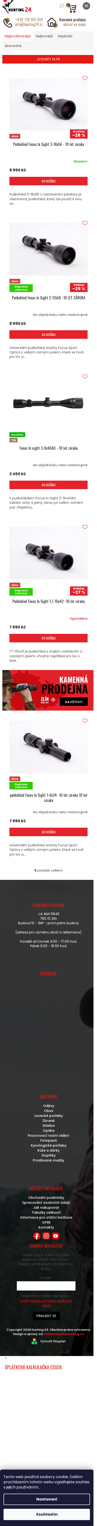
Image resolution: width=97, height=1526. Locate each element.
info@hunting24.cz (29, 24)
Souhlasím (47, 1514)
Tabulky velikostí (46, 1212)
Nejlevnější (44, 36)
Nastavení (46, 1499)
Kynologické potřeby (48, 1145)
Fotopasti (48, 1140)
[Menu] (86, 6)
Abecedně (13, 45)
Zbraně (48, 1120)
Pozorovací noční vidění (48, 1135)
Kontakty (46, 1227)
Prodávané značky (48, 1160)
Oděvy (48, 1105)
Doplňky (49, 1155)
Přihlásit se (46, 1316)
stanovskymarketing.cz (63, 1334)
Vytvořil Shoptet (53, 1341)
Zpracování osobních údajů (46, 1202)
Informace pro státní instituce (46, 1217)
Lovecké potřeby (48, 1115)
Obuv (48, 1110)
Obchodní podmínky (46, 1197)
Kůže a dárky (48, 1150)
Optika (48, 1130)
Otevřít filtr (48, 59)
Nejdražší (65, 36)
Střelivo (48, 1125)
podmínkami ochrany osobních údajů (46, 1303)
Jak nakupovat (46, 1207)
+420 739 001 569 (29, 19)
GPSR (46, 1222)
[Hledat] (61, 6)
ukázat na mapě (74, 24)
